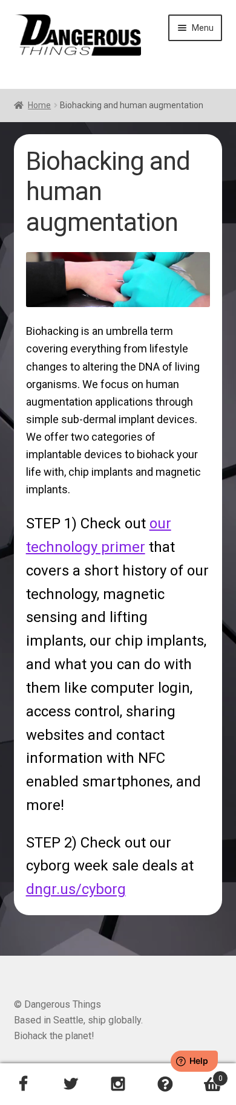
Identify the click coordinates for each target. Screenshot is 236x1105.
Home (39, 105)
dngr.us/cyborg (76, 889)
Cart (206, 1074)
